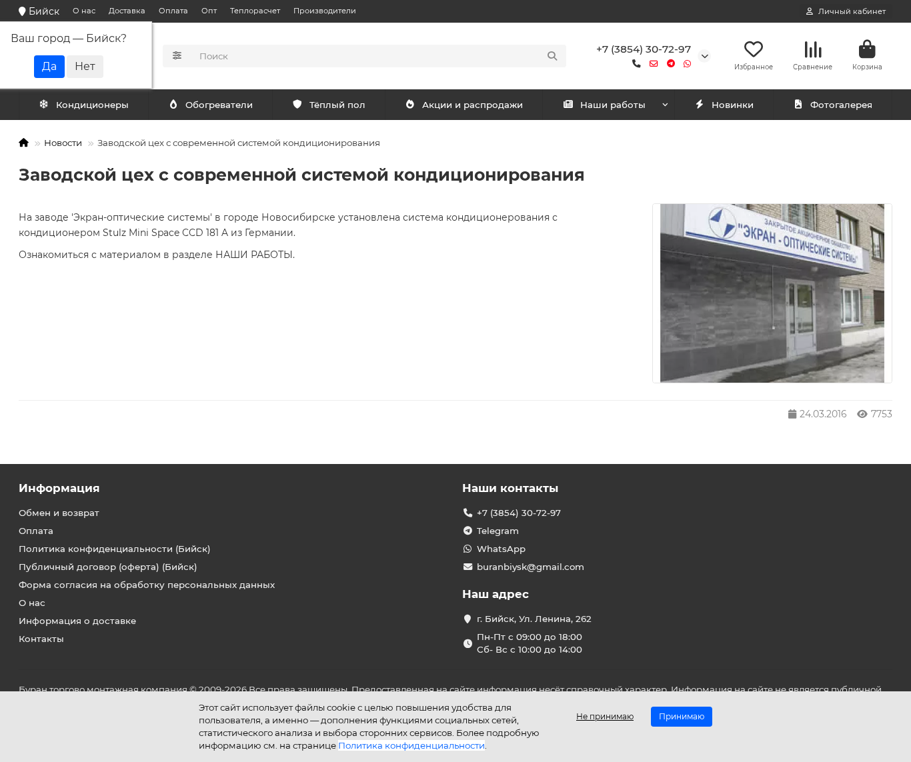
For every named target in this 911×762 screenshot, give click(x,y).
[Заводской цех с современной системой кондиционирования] (772, 293)
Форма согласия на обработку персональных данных (147, 584)
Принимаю (681, 716)
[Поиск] (552, 56)
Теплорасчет (255, 10)
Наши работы (613, 104)
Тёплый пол (337, 104)
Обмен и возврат (59, 512)
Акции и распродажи (472, 104)
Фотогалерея (841, 104)
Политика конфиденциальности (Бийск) (115, 548)
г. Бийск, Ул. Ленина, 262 (534, 618)
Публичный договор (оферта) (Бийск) (108, 566)
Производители (324, 10)
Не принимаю (605, 716)
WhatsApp (501, 548)
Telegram (498, 530)
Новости (63, 142)
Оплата (173, 10)
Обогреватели (219, 104)
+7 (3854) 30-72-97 (643, 49)
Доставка (127, 10)
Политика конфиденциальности (411, 745)
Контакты (41, 638)
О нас (84, 10)
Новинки (733, 104)
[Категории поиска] (177, 56)
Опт (209, 10)
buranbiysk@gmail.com (530, 566)
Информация (59, 488)
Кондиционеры (92, 104)
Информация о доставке (77, 620)
